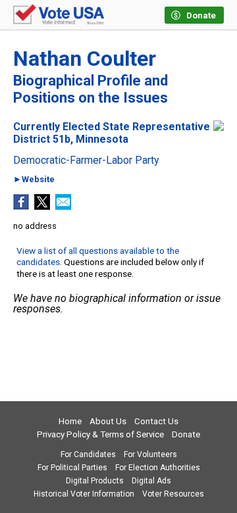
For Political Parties (72, 467)
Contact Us (156, 421)
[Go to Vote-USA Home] (58, 15)
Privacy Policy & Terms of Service (100, 434)
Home (70, 421)
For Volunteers (150, 454)
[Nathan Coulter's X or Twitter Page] (42, 206)
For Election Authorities (157, 467)
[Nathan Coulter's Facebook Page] (21, 206)
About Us (108, 421)
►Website (34, 180)
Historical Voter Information (84, 494)
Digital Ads (151, 480)
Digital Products (95, 480)
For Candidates (88, 454)
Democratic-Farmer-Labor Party (86, 160)
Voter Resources (173, 494)
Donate (186, 434)
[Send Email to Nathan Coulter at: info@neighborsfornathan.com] (63, 206)
